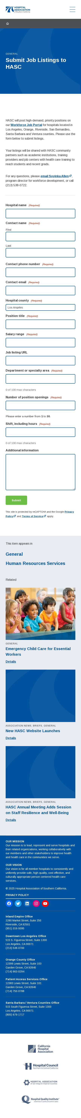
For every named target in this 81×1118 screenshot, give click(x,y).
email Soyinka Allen (54, 176)
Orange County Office (20, 959)
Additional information (22, 450)
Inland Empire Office (19, 916)
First (8, 229)
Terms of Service (32, 516)
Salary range (21, 334)
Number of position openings (34, 397)
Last (8, 245)
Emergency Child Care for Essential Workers (38, 651)
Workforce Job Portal (26, 125)
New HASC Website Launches (33, 731)
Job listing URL (17, 352)
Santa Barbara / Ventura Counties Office (32, 1002)
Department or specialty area (34, 370)
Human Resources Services (35, 563)
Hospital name (23, 205)
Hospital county (24, 300)
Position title (22, 315)
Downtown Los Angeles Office (26, 936)
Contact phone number (29, 264)
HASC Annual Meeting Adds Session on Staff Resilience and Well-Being (38, 810)
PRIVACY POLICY (17, 895)
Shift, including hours (28, 423)
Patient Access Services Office (26, 979)
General (14, 554)
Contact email (22, 282)
